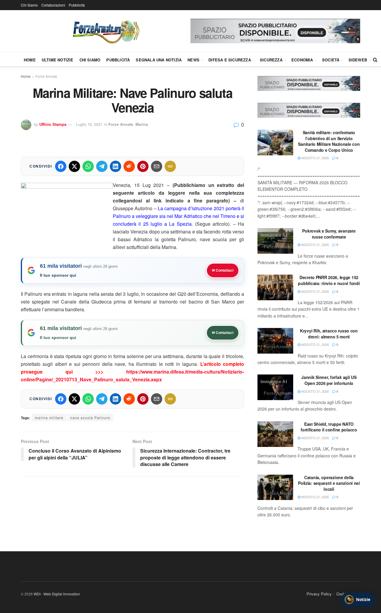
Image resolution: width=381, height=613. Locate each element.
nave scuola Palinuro (90, 417)
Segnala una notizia (159, 60)
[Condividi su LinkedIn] (115, 166)
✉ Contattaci (222, 270)
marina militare (49, 417)
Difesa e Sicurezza (229, 60)
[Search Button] (375, 59)
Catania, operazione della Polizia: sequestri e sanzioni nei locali (329, 483)
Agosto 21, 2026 (314, 157)
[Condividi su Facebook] (60, 166)
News (193, 60)
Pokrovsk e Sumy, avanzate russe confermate (328, 234)
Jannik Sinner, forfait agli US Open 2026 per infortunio (329, 380)
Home (30, 60)
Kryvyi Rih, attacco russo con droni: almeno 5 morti (329, 334)
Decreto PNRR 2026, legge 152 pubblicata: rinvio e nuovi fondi (329, 280)
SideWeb (358, 60)
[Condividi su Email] (156, 166)
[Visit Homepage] (105, 31)
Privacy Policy (319, 594)
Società (330, 60)
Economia (302, 60)
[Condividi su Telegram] (101, 166)
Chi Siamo (29, 4)
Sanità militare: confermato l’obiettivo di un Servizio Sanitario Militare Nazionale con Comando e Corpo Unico (329, 141)
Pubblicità (77, 4)
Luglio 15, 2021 (89, 124)
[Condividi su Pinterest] (143, 166)
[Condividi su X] (74, 166)
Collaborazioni (53, 4)
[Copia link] (170, 166)
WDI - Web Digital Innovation (57, 593)
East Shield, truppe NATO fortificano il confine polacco (329, 427)
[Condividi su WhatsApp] (88, 166)
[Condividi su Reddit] (129, 166)
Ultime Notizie (58, 60)
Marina (141, 124)
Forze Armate (46, 76)
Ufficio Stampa (52, 124)
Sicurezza (271, 60)
